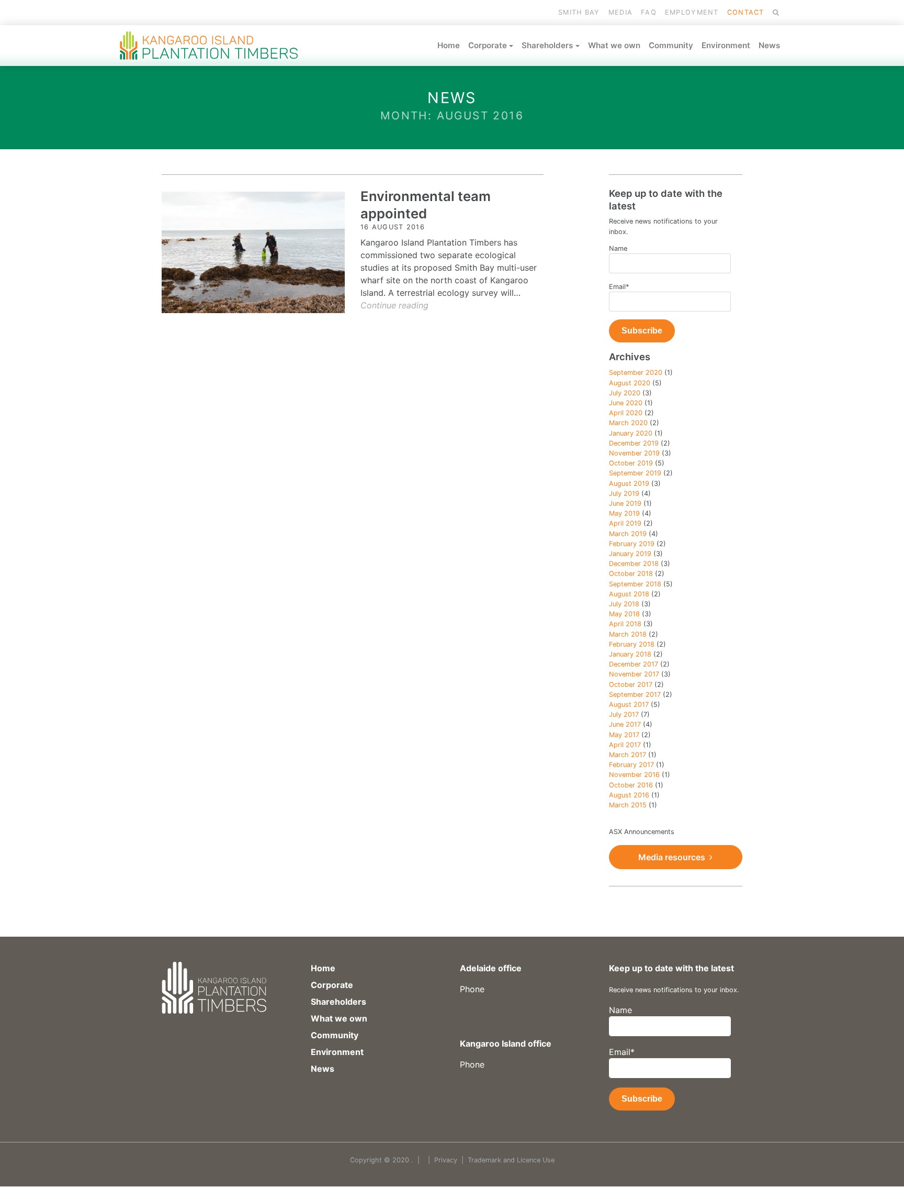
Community (671, 45)
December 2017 (633, 664)
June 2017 (625, 724)
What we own (614, 45)
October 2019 (631, 463)
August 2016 (629, 795)
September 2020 (635, 372)
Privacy (445, 1160)
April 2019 (625, 523)
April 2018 (625, 624)
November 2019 (634, 453)
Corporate (487, 45)
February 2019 (631, 544)
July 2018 (624, 604)
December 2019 (634, 443)
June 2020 (625, 403)
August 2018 (629, 594)
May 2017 (624, 735)
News (769, 45)
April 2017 (625, 745)
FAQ (649, 12)
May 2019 (624, 513)
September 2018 (635, 584)
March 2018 (628, 634)
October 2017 (630, 685)
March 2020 (628, 423)
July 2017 (624, 714)
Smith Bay (579, 12)
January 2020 (630, 433)
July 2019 (624, 493)
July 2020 (624, 393)
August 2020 (629, 383)
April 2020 (625, 413)
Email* (619, 287)
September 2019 (635, 473)
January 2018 (630, 654)
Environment (726, 45)
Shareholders (547, 45)
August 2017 (629, 704)
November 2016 (634, 775)
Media (620, 12)
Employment (692, 12)
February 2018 (631, 644)
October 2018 (631, 574)
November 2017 (634, 674)
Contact (745, 12)
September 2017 (635, 694)
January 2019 (630, 554)
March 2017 (627, 755)
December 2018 (634, 564)
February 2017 (631, 765)
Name (618, 248)
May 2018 (624, 614)
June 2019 (625, 503)
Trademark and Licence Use (511, 1160)
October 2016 (631, 785)
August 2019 (629, 483)
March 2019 (628, 534)
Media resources (673, 857)
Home (448, 45)
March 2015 (628, 805)
